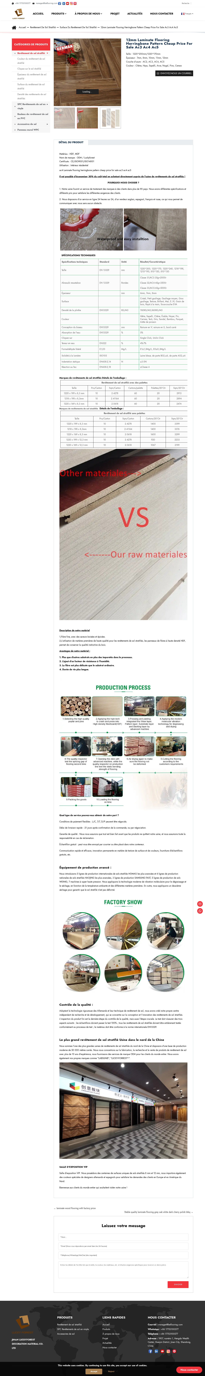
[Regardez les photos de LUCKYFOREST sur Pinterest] (75, 3)
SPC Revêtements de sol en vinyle (31, 106)
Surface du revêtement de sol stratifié (78, 27)
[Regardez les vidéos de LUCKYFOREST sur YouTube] (67, 3)
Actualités (107, 1343)
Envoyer (178, 1284)
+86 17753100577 (22, 3)
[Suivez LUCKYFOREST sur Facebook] (59, 3)
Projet (105, 1338)
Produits (106, 1329)
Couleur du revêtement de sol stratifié (31, 61)
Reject (111, 1371)
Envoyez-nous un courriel (176, 73)
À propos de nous (110, 1333)
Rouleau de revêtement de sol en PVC (32, 116)
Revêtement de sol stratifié (43, 27)
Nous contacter (109, 1347)
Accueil (22, 27)
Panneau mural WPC (28, 129)
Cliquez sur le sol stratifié (29, 68)
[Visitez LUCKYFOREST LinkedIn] (63, 3)
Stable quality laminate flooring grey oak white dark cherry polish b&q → (158, 1212)
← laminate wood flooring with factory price (75, 1208)
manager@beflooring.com (46, 3)
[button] (117, 118)
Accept (94, 1371)
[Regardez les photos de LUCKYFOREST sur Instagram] (71, 3)
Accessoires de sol (26, 124)
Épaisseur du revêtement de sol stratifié (31, 76)
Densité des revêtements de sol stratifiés (31, 96)
